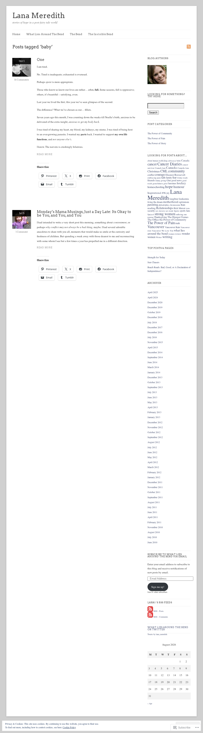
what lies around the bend (166, 231)
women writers (174, 233)
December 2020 (154, 302)
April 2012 (152, 462)
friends (151, 180)
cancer (152, 163)
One (40, 60)
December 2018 (154, 317)
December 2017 (154, 327)
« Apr (149, 703)
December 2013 (154, 377)
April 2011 (152, 517)
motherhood (170, 202)
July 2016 (152, 337)
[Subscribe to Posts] (150, 611)
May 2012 (152, 457)
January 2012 (153, 477)
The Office (153, 219)
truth (177, 223)
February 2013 (154, 412)
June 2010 (152, 542)
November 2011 (155, 487)
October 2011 (153, 492)
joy (168, 192)
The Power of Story (156, 143)
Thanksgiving (160, 217)
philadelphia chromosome (169, 204)
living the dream (155, 201)
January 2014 (153, 372)
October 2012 (153, 432)
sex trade (169, 210)
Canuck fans (160, 168)
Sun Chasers (153, 262)
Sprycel (150, 214)
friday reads (182, 177)
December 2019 (154, 307)
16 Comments (21, 79)
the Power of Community (172, 219)
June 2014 (152, 362)
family (169, 177)
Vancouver (155, 226)
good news (176, 180)
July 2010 (152, 537)
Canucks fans (183, 168)
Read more (45, 154)
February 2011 (154, 522)
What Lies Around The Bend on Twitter (167, 628)
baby (179, 160)
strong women (165, 213)
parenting (152, 204)
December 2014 (154, 352)
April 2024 (152, 297)
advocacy (172, 160)
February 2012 (154, 472)
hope (169, 186)
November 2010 (155, 527)
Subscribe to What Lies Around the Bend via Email (167, 555)
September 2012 (155, 437)
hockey (181, 183)
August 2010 (153, 532)
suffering (179, 214)
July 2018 (152, 322)
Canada (185, 160)
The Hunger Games (178, 217)
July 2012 (152, 447)
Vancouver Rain (172, 227)
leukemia (184, 199)
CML (164, 171)
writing (167, 236)
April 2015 (152, 347)
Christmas (153, 171)
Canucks (171, 167)
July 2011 (152, 507)
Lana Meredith (38, 15)
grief (166, 183)
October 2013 (153, 382)
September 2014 (155, 357)
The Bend (76, 34)
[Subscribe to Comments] (150, 616)
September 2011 (155, 497)
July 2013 (152, 392)
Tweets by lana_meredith (157, 634)
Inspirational (154, 193)
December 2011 (154, 482)
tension (150, 217)
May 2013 (152, 402)
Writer (159, 237)
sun (185, 214)
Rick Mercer (179, 208)
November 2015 (155, 342)
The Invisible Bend (100, 34)
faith (163, 177)
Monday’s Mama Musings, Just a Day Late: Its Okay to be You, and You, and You (84, 213)
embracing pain (154, 177)
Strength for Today (156, 257)
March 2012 (153, 467)
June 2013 (152, 397)
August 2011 (153, 502)
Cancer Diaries (169, 164)
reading (151, 208)
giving (163, 180)
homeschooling (156, 187)
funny (157, 180)
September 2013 (155, 387)
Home (16, 34)
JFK (164, 192)
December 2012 (154, 422)
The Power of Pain (156, 138)
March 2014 (153, 367)
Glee (169, 180)
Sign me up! (157, 587)
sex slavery (160, 210)
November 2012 (155, 427)
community (176, 170)
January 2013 (153, 417)
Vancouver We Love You (162, 230)
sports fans (185, 210)
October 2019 (153, 312)
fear (174, 177)
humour (178, 186)
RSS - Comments (161, 616)
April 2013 (152, 407)
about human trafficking (157, 160)
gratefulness (158, 183)
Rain (183, 204)
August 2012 (153, 442)
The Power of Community (159, 133)
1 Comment (22, 231)
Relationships (164, 208)
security (151, 210)
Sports (176, 210)
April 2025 (152, 292)
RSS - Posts (159, 611)
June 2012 (152, 452)
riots (188, 208)
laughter (173, 199)
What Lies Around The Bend (45, 34)
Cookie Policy (69, 727)
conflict (150, 174)
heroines (172, 183)
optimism (184, 202)
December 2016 (154, 332)
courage (160, 174)
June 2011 (152, 512)
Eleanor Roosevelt (175, 175)
